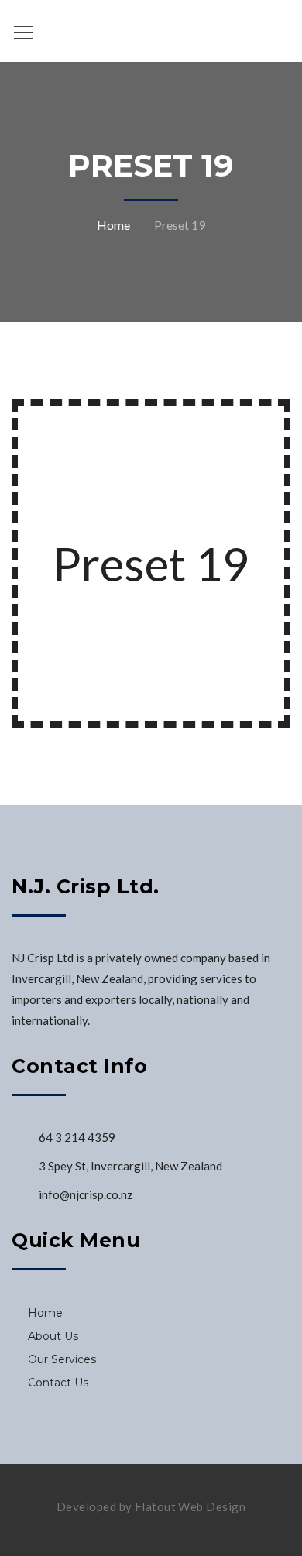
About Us (53, 1336)
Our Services (62, 1359)
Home (113, 225)
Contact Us (58, 1383)
